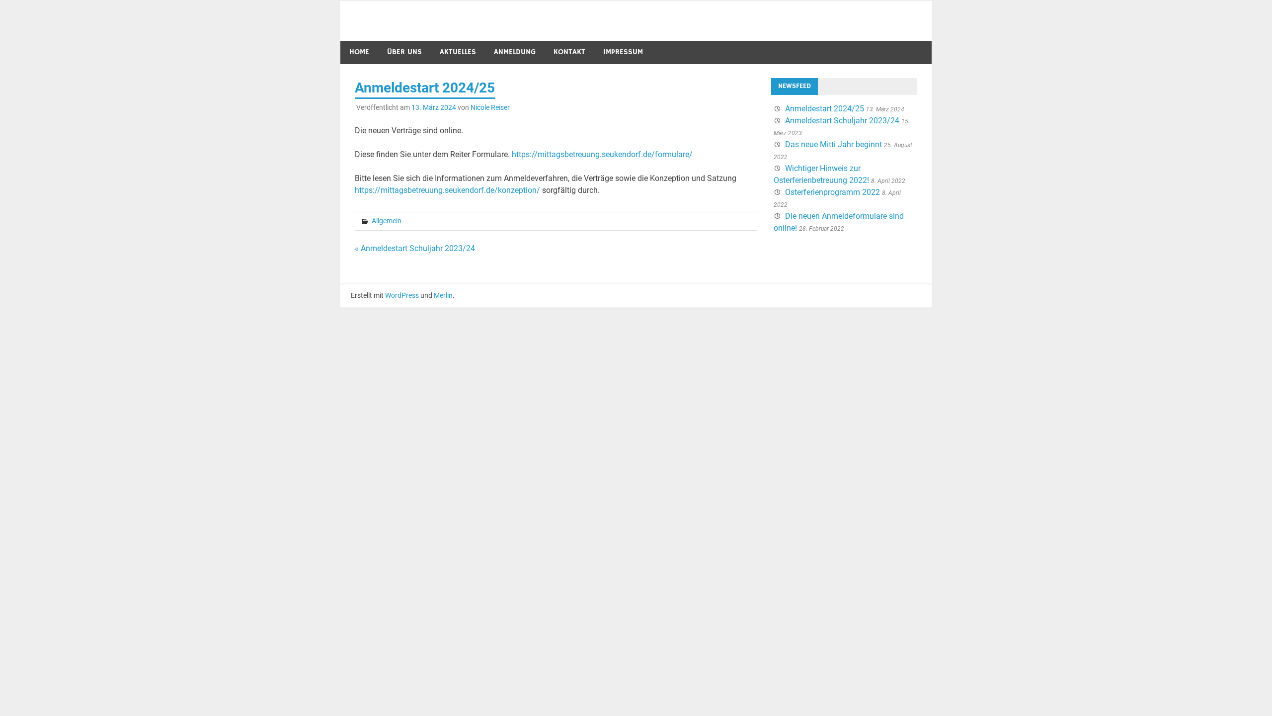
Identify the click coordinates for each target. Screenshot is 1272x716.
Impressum (623, 52)
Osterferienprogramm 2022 (832, 192)
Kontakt (569, 52)
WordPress (402, 295)
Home (359, 52)
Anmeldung (515, 52)
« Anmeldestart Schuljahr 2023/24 (415, 248)
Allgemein (386, 221)
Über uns (404, 52)
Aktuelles (458, 52)
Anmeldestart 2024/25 (824, 108)
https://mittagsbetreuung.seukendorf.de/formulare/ (602, 154)
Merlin (443, 295)
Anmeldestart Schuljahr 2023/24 (842, 120)
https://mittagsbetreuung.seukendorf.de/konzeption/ (447, 190)
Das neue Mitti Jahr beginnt (833, 144)
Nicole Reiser (490, 107)
